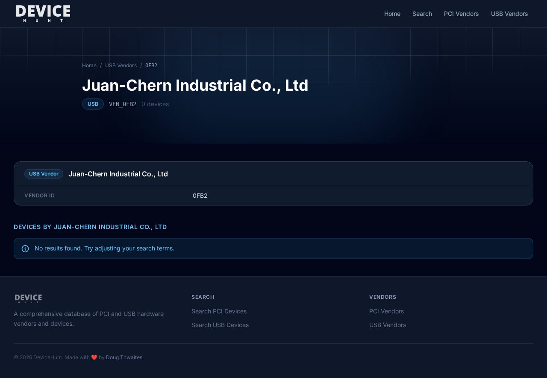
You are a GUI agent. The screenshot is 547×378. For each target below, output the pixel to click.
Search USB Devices (220, 324)
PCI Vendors (461, 13)
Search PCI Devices (219, 311)
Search (422, 13)
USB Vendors (509, 13)
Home (392, 13)
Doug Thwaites (124, 357)
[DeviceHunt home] (43, 13)
